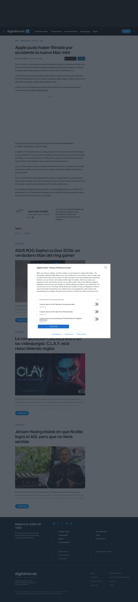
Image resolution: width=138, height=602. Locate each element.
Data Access (69, 334)
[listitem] (69, 299)
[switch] (96, 304)
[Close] (106, 268)
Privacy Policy (81, 334)
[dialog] (69, 301)
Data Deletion (56, 334)
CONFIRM (53, 326)
